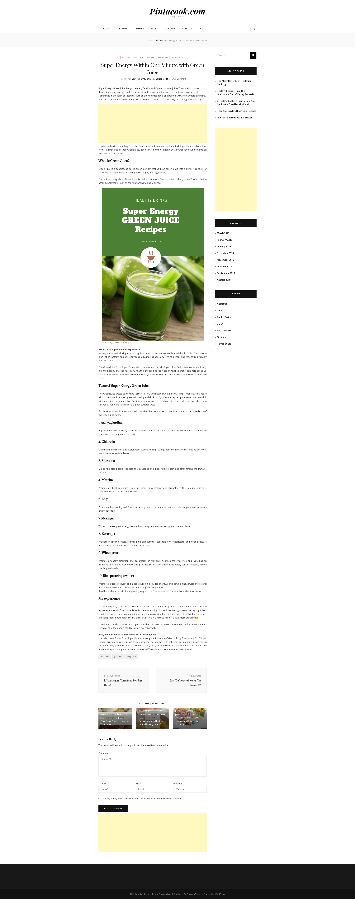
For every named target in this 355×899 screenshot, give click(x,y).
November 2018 (225, 259)
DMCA (220, 323)
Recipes (150, 58)
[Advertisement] (152, 123)
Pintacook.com (177, 11)
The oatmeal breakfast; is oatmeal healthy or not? (150, 722)
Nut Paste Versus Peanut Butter (234, 117)
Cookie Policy (224, 317)
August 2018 (223, 279)
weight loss (131, 656)
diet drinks (105, 656)
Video (203, 28)
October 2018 (224, 266)
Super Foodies (135, 638)
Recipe (154, 28)
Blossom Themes (195, 894)
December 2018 (225, 253)
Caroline (160, 78)
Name (102, 783)
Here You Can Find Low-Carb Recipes (236, 110)
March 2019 (223, 233)
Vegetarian (177, 58)
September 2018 (226, 273)
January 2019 (224, 246)
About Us (222, 303)
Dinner (140, 28)
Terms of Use (224, 343)
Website (177, 783)
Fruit (114, 714)
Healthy (106, 28)
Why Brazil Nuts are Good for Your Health (115, 722)
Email (139, 783)
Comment (103, 753)
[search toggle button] (254, 29)
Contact (221, 310)
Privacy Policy (224, 330)
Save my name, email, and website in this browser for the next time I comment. (142, 798)
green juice (118, 656)
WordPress (220, 894)
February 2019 (224, 239)
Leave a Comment (177, 78)
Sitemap (221, 337)
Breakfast (123, 28)
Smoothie (187, 28)
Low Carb (170, 28)
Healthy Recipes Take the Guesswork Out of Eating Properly (188, 721)
